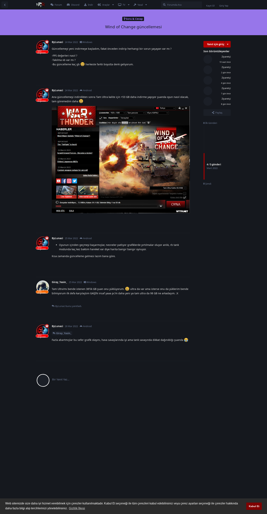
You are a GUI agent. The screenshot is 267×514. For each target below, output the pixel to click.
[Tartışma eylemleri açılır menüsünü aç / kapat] (228, 44)
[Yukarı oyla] (167, 71)
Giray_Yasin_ (63, 333)
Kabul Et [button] (254, 506)
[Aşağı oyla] (175, 71)
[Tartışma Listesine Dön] (4, 4)
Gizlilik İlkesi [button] (77, 508)
